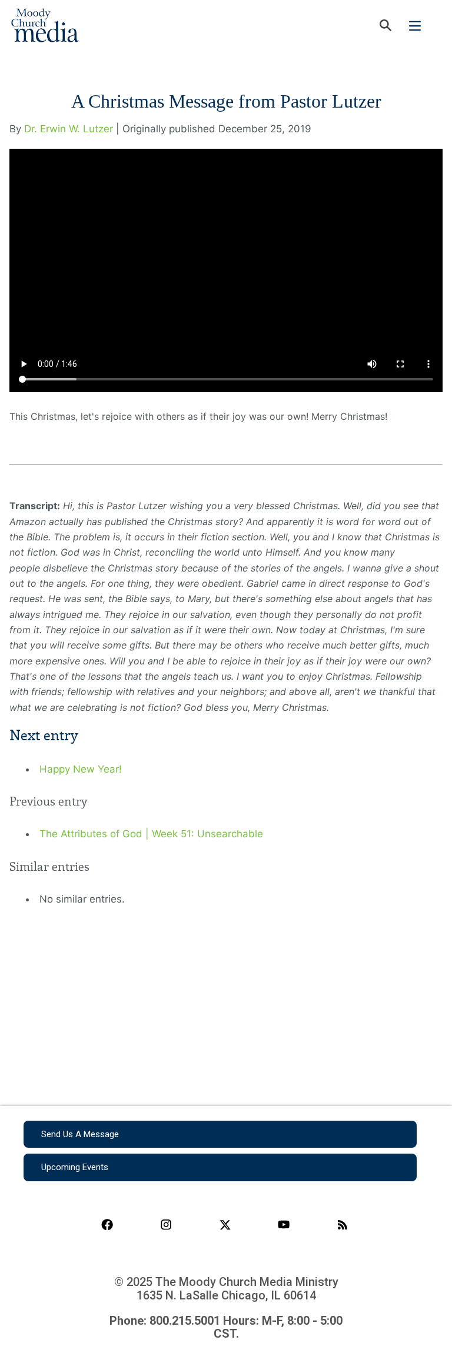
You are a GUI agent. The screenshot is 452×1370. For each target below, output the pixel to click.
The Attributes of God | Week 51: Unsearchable (151, 834)
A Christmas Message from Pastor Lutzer (226, 101)
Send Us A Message (80, 1134)
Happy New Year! (80, 769)
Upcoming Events (74, 1167)
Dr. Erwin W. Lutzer (68, 129)
